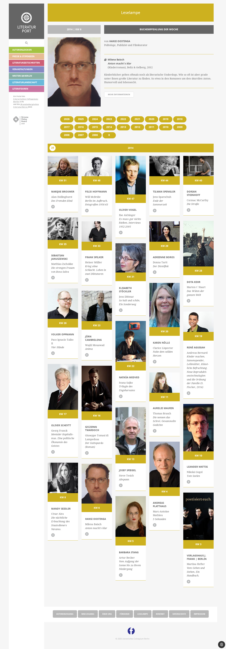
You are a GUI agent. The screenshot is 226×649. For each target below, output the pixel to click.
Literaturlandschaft (24, 82)
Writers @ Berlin (22, 75)
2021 (137, 119)
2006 (95, 135)
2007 (81, 135)
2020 (151, 119)
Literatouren (20, 88)
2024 (95, 119)
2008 (67, 135)
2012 (137, 127)
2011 (151, 127)
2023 (109, 119)
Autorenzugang (64, 614)
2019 (165, 119)
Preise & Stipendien (23, 56)
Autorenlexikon (22, 49)
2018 (180, 119)
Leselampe (142, 614)
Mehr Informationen (119, 94)
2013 (123, 127)
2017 (67, 127)
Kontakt (160, 614)
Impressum (199, 614)
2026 (67, 119)
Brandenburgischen (29, 104)
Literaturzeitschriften (26, 62)
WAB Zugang (87, 614)
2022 (123, 119)
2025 (81, 119)
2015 (95, 127)
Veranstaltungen (22, 69)
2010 (165, 127)
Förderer (124, 614)
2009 (180, 127)
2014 (109, 127)
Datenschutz (179, 614)
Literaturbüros (20, 107)
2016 (81, 127)
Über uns (107, 614)
